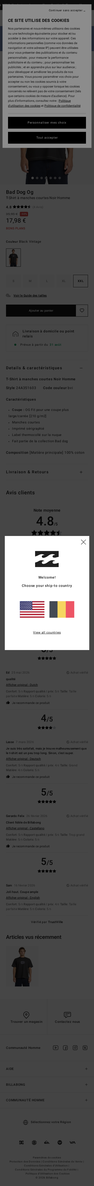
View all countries (47, 632)
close (83, 541)
